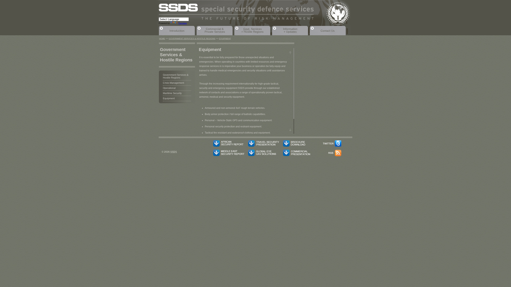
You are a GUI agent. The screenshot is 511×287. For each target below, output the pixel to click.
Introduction (171, 30)
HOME (162, 38)
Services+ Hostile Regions (248, 30)
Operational (169, 88)
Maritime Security (172, 93)
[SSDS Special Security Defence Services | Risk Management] (255, 15)
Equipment (225, 38)
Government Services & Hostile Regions (192, 38)
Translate (182, 23)
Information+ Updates (284, 30)
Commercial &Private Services (211, 30)
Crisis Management (173, 83)
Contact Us (322, 30)
